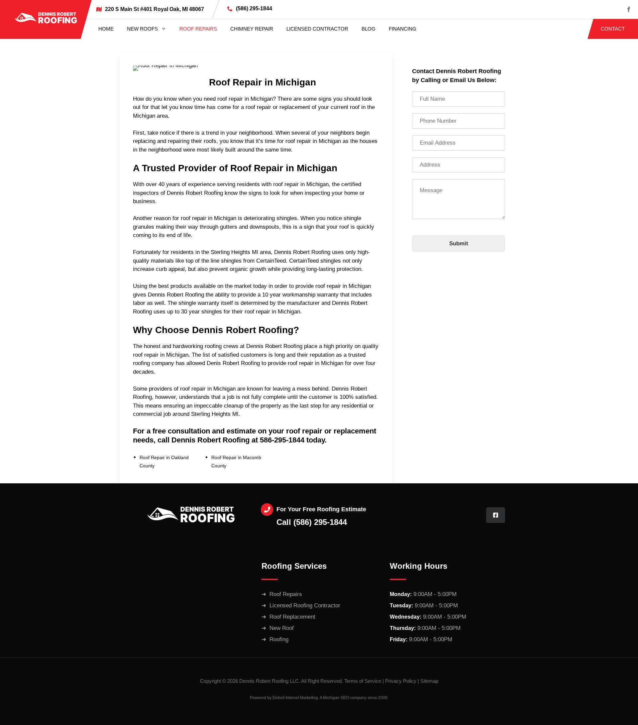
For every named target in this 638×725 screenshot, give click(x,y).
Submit (458, 243)
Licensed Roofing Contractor (304, 605)
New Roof (281, 628)
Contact (613, 29)
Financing (402, 29)
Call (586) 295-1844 (311, 522)
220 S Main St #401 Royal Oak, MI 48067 (154, 9)
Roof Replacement (292, 617)
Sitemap (429, 681)
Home (106, 29)
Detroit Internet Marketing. (295, 697)
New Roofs (142, 29)
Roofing (278, 639)
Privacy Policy (400, 681)
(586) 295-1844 (254, 8)
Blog (368, 29)
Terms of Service (362, 681)
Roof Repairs (198, 29)
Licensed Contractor (317, 29)
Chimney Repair (251, 29)
